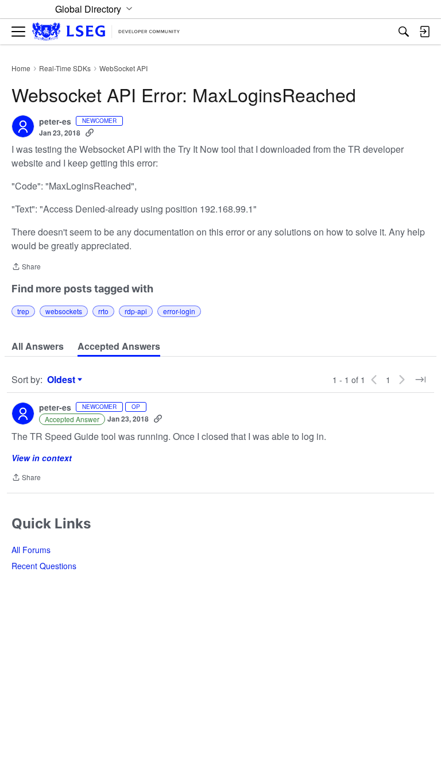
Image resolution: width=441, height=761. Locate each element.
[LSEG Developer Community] (106, 31)
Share (26, 267)
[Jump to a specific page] (420, 379)
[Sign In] (424, 31)
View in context (41, 457)
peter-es (55, 122)
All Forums (31, 549)
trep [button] (23, 311)
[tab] (38, 346)
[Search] (403, 31)
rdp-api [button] (136, 311)
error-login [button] (179, 311)
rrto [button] (103, 311)
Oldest (62, 380)
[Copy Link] (89, 133)
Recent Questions (43, 565)
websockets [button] (63, 311)
